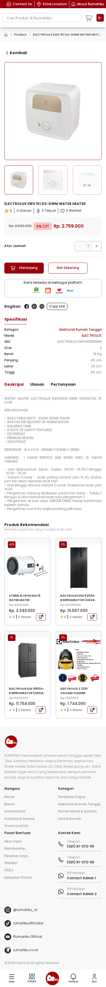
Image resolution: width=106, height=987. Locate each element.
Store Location (16, 826)
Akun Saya (12, 841)
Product (20, 34)
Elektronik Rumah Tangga (80, 330)
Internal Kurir (14, 811)
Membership (14, 848)
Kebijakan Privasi (18, 877)
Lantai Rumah (69, 819)
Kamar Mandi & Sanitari (77, 811)
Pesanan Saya (16, 856)
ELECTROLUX (92, 336)
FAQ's (9, 870)
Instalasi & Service (19, 819)
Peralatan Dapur (71, 797)
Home (9, 797)
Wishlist (11, 863)
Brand (9, 804)
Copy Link (57, 306)
